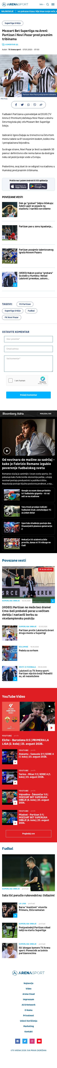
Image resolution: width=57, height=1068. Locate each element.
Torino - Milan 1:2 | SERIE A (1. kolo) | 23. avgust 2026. (35, 776)
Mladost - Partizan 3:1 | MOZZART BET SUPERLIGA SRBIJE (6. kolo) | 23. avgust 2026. (34, 818)
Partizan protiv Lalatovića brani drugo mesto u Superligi (36, 632)
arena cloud (29, 994)
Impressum (28, 999)
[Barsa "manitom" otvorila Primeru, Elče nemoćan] (9, 910)
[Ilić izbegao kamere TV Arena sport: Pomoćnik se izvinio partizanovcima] (9, 950)
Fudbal (31, 310)
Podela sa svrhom (28, 650)
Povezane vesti (12, 197)
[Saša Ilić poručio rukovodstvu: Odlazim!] (28, 872)
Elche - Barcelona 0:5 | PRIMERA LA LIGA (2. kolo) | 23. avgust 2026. (25, 742)
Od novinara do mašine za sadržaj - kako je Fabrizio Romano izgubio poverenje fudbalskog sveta (28, 464)
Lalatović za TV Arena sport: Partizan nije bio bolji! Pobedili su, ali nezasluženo (35, 674)
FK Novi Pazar (12, 317)
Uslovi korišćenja (28, 1021)
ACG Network (28, 1004)
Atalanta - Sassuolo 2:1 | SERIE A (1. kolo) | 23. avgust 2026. (36, 755)
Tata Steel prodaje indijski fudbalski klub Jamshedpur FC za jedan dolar (36, 510)
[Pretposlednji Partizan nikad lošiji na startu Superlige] (9, 930)
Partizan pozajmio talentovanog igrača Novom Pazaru (36, 251)
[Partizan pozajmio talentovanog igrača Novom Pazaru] (9, 256)
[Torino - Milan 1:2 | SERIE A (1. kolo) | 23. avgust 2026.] (9, 777)
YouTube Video (13, 696)
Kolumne (23, 647)
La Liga (22, 903)
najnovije (28, 983)
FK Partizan (25, 304)
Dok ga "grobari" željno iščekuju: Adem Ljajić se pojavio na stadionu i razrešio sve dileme (36, 206)
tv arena (16, 1050)
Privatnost (28, 1015)
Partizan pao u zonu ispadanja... (36, 226)
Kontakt (28, 1031)
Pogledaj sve (45, 414)
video (28, 988)
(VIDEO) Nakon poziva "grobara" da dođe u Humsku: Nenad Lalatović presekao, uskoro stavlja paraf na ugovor (36, 276)
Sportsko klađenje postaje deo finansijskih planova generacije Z (36, 526)
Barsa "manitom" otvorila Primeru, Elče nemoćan (33, 909)
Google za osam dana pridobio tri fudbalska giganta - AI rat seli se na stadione (36, 493)
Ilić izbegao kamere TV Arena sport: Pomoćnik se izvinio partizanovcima (34, 951)
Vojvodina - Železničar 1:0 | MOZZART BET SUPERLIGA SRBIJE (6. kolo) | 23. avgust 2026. (34, 798)
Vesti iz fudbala (27, 667)
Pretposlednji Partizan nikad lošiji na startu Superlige (34, 929)
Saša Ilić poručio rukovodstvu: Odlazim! (28, 895)
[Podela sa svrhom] (9, 653)
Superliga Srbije (13, 23)
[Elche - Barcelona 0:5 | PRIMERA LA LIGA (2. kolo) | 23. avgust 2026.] (28, 716)
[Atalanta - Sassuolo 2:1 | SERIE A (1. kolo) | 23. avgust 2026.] (9, 756)
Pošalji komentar (28, 395)
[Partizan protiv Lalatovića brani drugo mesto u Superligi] (9, 633)
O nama (28, 1010)
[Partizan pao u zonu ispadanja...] (9, 232)
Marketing (28, 1026)
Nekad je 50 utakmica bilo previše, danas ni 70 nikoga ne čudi (36, 542)
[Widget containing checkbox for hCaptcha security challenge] (27, 380)
